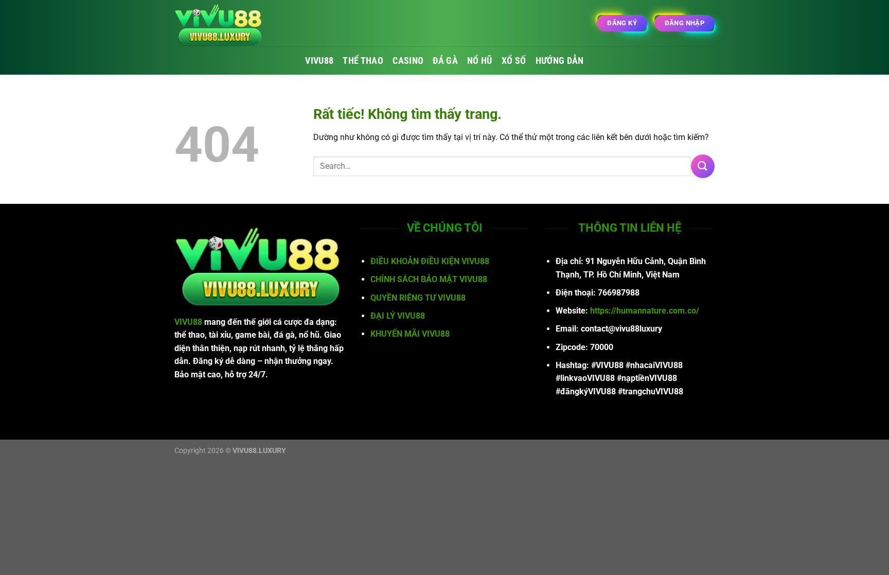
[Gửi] (703, 166)
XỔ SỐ (514, 61)
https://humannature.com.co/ (644, 311)
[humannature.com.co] (225, 23)
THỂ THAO (363, 61)
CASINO (408, 61)
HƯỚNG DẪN (560, 61)
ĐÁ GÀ (445, 61)
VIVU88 (319, 61)
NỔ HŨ (479, 61)
